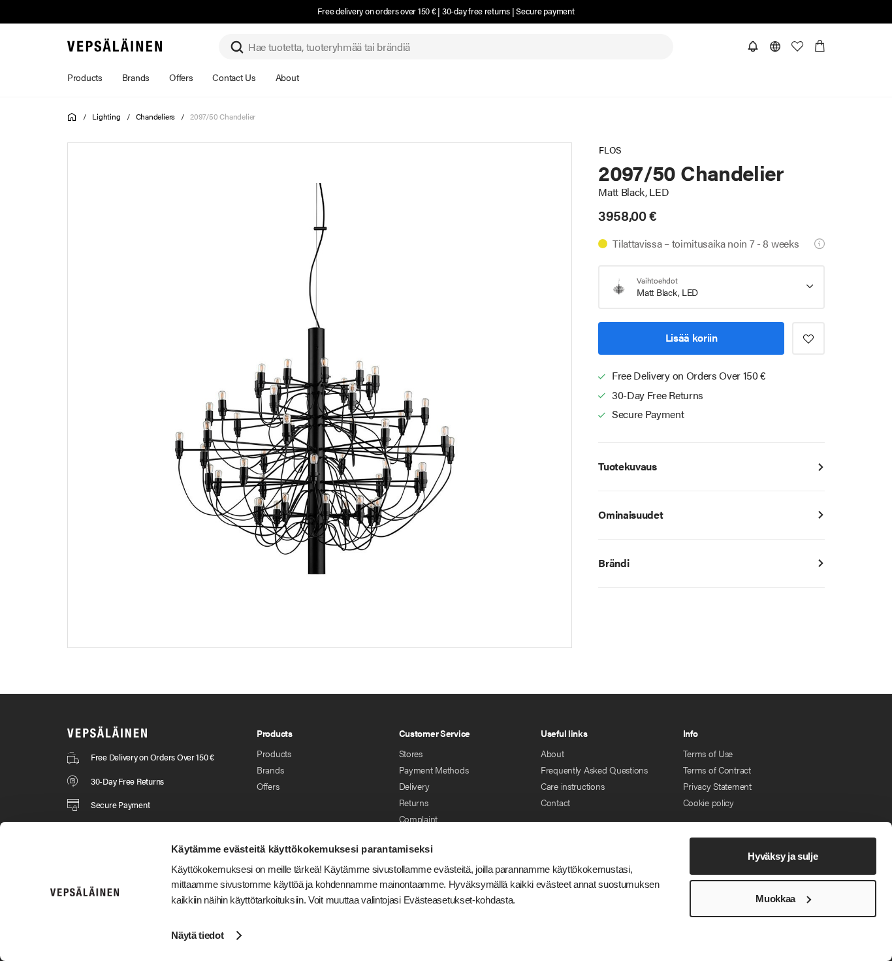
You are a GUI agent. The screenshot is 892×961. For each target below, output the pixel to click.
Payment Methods (434, 769)
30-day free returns (476, 11)
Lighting (106, 116)
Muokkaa (775, 898)
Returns (413, 802)
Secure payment (545, 11)
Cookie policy (708, 802)
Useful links (564, 733)
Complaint (418, 818)
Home (72, 117)
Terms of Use (708, 753)
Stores (410, 753)
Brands (270, 769)
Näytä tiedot (197, 935)
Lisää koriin (691, 337)
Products (274, 753)
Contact (555, 802)
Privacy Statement (717, 785)
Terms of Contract (717, 769)
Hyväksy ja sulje (783, 856)
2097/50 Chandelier (222, 116)
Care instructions (572, 785)
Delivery (414, 785)
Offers (268, 785)
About (552, 753)
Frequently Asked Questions (594, 769)
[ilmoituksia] (753, 46)
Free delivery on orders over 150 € (376, 11)
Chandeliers (155, 116)
